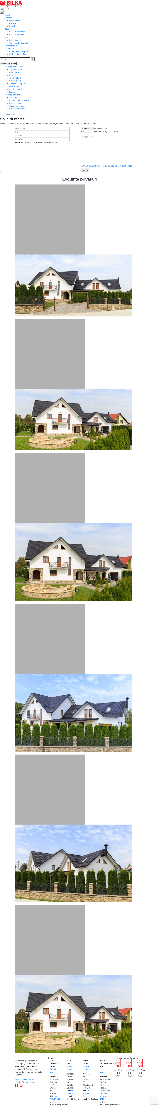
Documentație (11, 46)
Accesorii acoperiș (17, 83)
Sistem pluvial (15, 81)
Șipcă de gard (15, 89)
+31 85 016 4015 (103, 1096)
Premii (12, 26)
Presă (7, 37)
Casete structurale (17, 106)
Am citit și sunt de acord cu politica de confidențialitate (107, 166)
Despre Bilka (14, 20)
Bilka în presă (15, 40)
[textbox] (5, 8)
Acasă (7, 15)
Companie (9, 18)
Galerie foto (10, 48)
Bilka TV (8, 29)
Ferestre (12, 92)
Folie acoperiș (15, 86)
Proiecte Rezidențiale (18, 51)
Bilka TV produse (16, 34)
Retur (25, 1082)
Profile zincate (15, 103)
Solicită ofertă (11, 114)
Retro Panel (14, 72)
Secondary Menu (8, 63)
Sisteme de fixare (17, 109)
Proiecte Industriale (17, 54)
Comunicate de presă (18, 43)
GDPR (24, 1079)
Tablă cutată (14, 97)
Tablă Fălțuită (15, 78)
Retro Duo (13, 75)
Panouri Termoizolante (19, 100)
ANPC (17, 1079)
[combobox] (5, 8)
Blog (32, 1082)
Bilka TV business (17, 32)
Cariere (12, 23)
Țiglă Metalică (15, 69)
